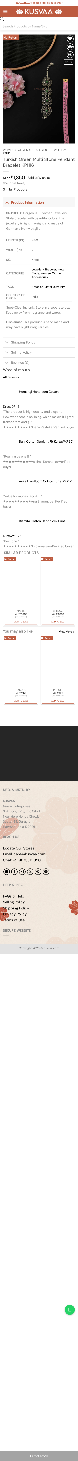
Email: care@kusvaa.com (24, 854)
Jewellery (58, 150)
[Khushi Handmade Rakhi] (21, 662)
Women (8, 150)
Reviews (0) (20, 362)
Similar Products (15, 189)
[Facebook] (14, 871)
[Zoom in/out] (4, 968)
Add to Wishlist (39, 178)
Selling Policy (21, 352)
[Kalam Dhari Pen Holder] (58, 662)
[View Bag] (72, 11)
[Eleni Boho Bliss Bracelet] (58, 582)
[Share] (27, 968)
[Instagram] (22, 871)
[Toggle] (7, 202)
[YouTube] (46, 871)
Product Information (27, 202)
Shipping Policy (23, 342)
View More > (66, 631)
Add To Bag (21, 621)
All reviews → (13, 377)
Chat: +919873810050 (22, 860)
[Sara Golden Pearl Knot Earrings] (21, 582)
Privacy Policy (15, 914)
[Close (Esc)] (39, 968)
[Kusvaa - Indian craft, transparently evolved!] (39, 12)
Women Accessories (32, 150)
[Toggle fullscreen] (16, 968)
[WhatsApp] (6, 871)
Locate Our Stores (18, 848)
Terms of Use (14, 920)
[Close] (4, 719)
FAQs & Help (13, 896)
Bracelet (50, 269)
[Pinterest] (38, 871)
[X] (30, 871)
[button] (5, 11)
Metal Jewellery (54, 287)
